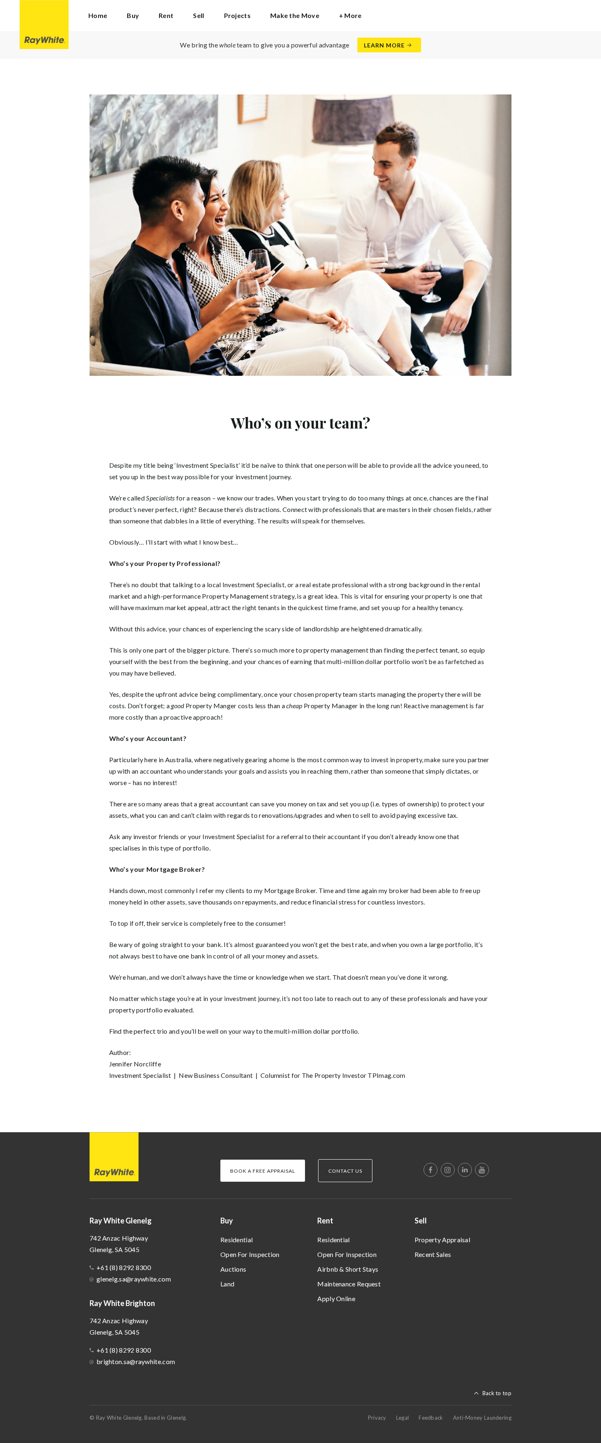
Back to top (496, 1393)
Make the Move (294, 15)
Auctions (233, 1269)
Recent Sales (433, 1254)
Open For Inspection (250, 1254)
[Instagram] (448, 1170)
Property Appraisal (442, 1239)
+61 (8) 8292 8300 (123, 1267)
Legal (402, 1417)
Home (97, 15)
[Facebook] (430, 1170)
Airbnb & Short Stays (347, 1269)
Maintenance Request (349, 1284)
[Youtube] (482, 1170)
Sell (421, 1220)
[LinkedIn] (465, 1170)
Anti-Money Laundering (482, 1417)
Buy (226, 1220)
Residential (236, 1239)
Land (227, 1284)
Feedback (431, 1417)
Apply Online (336, 1298)
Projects (237, 15)
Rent (325, 1220)
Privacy (377, 1417)
